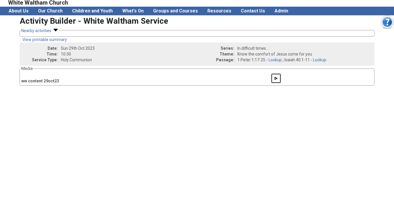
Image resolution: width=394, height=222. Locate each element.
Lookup (275, 60)
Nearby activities (36, 30)
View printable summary (44, 39)
